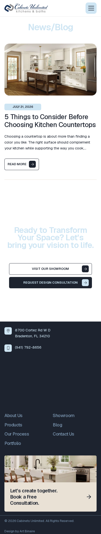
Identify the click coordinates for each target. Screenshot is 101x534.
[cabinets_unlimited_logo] (26, 8)
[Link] (50, 483)
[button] (91, 8)
